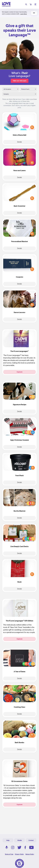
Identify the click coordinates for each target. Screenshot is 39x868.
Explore (19, 372)
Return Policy (29, 854)
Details (19, 142)
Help (7, 840)
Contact (31, 840)
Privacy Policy (19, 854)
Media (19, 840)
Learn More (23, 14)
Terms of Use (9, 854)
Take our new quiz (19, 81)
